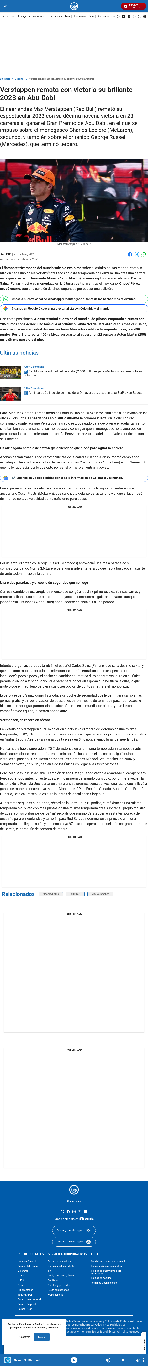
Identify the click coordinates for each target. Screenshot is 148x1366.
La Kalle (22, 1276)
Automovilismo (51, 894)
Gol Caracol (24, 1271)
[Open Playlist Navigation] (143, 1360)
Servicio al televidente (59, 1261)
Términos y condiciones (104, 1283)
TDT (50, 1271)
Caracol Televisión (28, 1266)
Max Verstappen (100, 894)
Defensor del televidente (61, 1266)
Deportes (20, 79)
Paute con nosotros (58, 1290)
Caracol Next (25, 1309)
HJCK (21, 1280)
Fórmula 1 (75, 894)
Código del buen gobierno (61, 1276)
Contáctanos (55, 1280)
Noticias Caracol (27, 1261)
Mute (108, 1360)
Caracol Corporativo (28, 1304)
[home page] (74, 6)
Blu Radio (5, 79)
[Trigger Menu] (5, 6)
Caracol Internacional (29, 1299)
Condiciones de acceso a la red (108, 1261)
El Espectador (25, 1290)
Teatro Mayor (25, 1295)
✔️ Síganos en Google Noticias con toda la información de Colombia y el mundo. (67, 478)
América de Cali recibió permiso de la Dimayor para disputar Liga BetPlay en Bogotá (86, 393)
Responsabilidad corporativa (106, 1266)
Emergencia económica (31, 16)
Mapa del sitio (55, 1295)
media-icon (74, 1360)
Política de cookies (101, 1278)
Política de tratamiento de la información (106, 1272)
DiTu (20, 1285)
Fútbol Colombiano (34, 366)
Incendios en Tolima (59, 16)
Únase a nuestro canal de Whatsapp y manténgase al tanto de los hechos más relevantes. (74, 299)
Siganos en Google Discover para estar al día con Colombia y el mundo (60, 308)
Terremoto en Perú (84, 16)
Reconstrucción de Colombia (113, 16)
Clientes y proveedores (60, 1285)
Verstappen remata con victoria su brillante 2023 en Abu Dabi (62, 79)
